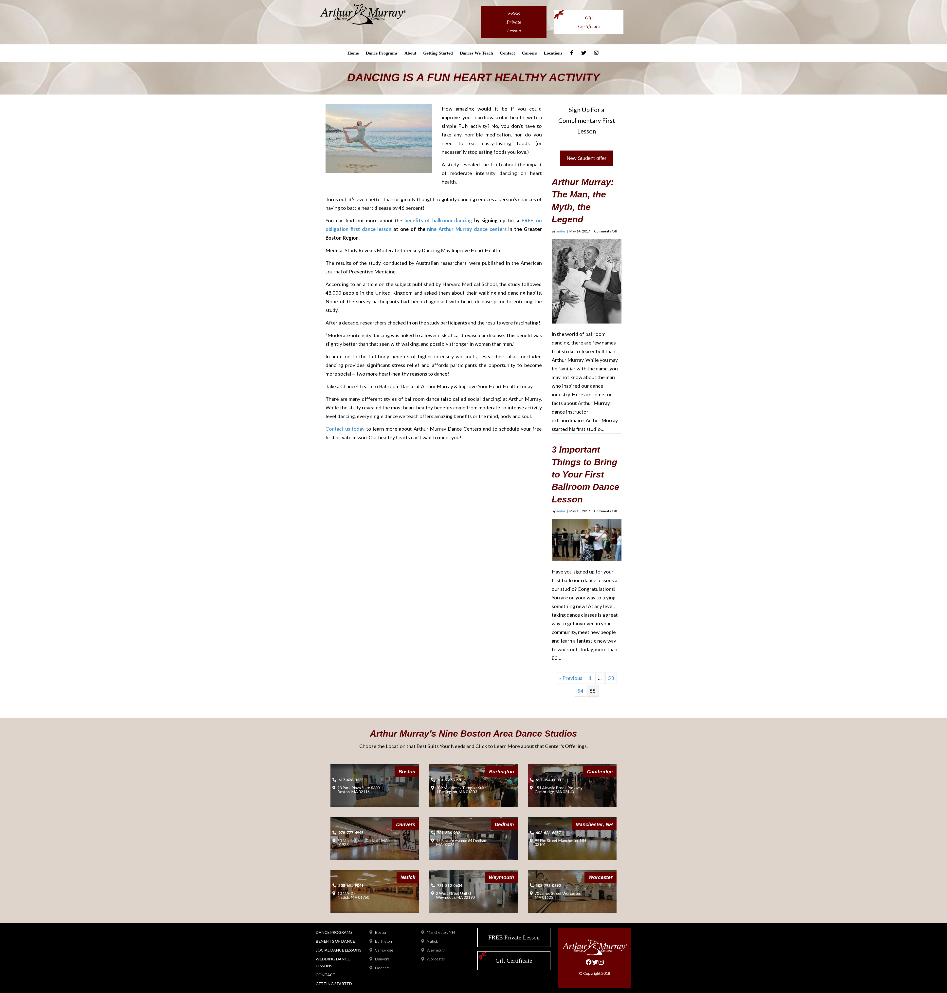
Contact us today (346, 429)
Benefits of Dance (335, 941)
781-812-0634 (449, 885)
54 (580, 691)
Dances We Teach (476, 53)
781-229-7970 (449, 780)
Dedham (382, 967)
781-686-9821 (449, 833)
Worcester (436, 958)
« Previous (570, 678)
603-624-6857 (548, 833)
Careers (529, 53)
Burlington (383, 941)
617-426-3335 (351, 780)
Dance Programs (382, 53)
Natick (432, 941)
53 (611, 678)
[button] (586, 158)
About (410, 53)
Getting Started (438, 53)
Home (353, 53)
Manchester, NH (441, 932)
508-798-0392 (548, 885)
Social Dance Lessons (338, 950)
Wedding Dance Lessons (333, 962)
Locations (553, 53)
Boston (381, 932)
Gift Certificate (589, 22)
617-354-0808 (548, 780)
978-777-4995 (351, 833)
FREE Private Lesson (514, 22)
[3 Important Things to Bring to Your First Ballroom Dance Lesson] (586, 539)
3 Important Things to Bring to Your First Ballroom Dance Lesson (585, 474)
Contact (507, 53)
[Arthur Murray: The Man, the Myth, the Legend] (586, 281)
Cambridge (384, 950)
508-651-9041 (351, 885)
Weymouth (436, 950)
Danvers (382, 958)
